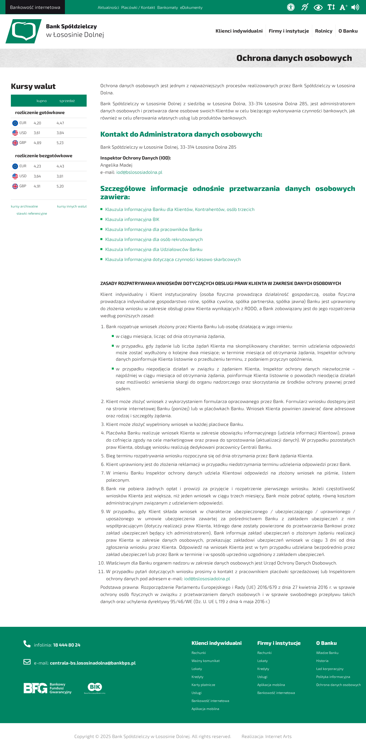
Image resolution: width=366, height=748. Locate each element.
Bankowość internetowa (35, 7)
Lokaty (197, 669)
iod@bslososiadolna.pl (139, 172)
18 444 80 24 (66, 644)
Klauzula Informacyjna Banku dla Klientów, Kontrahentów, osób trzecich (179, 209)
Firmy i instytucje (289, 30)
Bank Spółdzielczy (75, 30)
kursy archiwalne (24, 206)
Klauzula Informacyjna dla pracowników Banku (153, 229)
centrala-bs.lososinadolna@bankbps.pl (93, 662)
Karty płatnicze (203, 685)
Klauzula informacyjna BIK (132, 219)
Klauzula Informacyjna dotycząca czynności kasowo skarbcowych (173, 259)
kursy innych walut (72, 206)
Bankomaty (167, 7)
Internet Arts (278, 736)
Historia (322, 661)
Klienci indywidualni (239, 30)
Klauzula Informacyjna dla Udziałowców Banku (153, 249)
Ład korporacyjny (329, 669)
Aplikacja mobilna (205, 709)
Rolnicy (324, 30)
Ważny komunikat (206, 661)
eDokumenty (191, 7)
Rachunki (199, 653)
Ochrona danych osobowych (338, 685)
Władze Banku (327, 653)
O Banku (348, 30)
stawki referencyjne (32, 213)
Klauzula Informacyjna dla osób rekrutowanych (154, 239)
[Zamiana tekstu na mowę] (355, 7)
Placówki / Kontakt (138, 7)
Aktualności (108, 7)
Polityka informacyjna (333, 677)
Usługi (197, 693)
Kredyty (197, 677)
